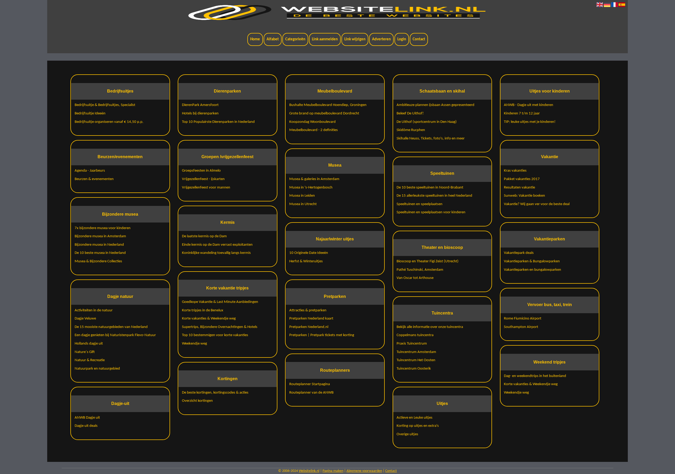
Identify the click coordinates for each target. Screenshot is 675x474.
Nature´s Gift (85, 352)
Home (255, 39)
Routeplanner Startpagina (309, 384)
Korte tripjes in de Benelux (202, 310)
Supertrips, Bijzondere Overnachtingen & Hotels (219, 327)
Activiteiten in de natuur (94, 310)
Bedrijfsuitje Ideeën (90, 113)
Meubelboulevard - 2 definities (313, 130)
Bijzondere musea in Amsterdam (100, 236)
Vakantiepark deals (519, 253)
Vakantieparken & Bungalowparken (532, 261)
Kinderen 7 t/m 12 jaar (522, 113)
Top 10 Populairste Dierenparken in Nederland (218, 122)
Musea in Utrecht (303, 204)
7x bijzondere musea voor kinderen (103, 228)
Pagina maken (332, 471)
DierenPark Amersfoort (200, 105)
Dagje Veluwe (85, 319)
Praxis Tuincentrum (412, 344)
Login (401, 39)
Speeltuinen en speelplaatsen (419, 204)
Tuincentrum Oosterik (414, 369)
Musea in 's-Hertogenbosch (310, 188)
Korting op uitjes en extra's (418, 426)
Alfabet (273, 39)
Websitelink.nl (309, 471)
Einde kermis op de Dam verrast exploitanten (217, 245)
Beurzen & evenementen (94, 179)
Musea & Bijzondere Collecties (98, 261)
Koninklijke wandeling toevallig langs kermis (216, 253)
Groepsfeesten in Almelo (201, 171)
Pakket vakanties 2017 (522, 179)
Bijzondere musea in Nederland (99, 245)
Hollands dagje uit (89, 344)
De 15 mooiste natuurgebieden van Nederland (111, 327)
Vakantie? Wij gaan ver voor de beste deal (537, 204)
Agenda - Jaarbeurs (90, 171)
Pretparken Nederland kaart (311, 319)
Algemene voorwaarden (364, 471)
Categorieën (295, 39)
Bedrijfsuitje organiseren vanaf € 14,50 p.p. (109, 122)
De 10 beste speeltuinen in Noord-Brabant (430, 188)
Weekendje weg (194, 344)
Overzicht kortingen (197, 401)
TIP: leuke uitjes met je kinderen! (530, 122)
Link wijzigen (354, 39)
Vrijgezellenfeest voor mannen (206, 188)
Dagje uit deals (86, 426)
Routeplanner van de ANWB (311, 393)
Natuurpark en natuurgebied (97, 369)
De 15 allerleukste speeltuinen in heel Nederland (434, 196)
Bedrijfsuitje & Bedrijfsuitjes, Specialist (105, 105)
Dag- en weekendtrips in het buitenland (535, 376)
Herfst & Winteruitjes (306, 261)
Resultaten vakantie (519, 188)
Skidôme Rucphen (411, 130)
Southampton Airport (521, 327)
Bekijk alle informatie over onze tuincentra (430, 327)
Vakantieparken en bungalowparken (532, 270)
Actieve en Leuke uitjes (414, 418)
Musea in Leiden (302, 196)
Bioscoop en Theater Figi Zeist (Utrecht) (428, 261)
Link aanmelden (325, 39)
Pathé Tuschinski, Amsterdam (420, 270)
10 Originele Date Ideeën (308, 253)
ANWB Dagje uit (87, 418)
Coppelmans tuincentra (415, 335)
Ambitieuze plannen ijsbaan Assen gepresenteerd (435, 105)
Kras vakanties (515, 171)
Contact (419, 39)
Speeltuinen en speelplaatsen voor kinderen (431, 212)
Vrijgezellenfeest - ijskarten (203, 179)
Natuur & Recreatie (90, 360)
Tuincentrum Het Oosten (416, 360)
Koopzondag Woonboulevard (312, 122)
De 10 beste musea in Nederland (100, 253)
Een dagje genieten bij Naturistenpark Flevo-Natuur (115, 335)
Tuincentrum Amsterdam (416, 352)
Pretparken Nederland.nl (308, 327)
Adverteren (381, 39)
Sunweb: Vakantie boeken (524, 196)
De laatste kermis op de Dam (204, 236)
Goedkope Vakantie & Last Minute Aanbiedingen (220, 302)
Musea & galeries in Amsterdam (314, 179)
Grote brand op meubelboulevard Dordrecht (324, 113)
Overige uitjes (407, 434)
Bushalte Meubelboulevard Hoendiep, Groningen (328, 105)
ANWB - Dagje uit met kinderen (528, 105)
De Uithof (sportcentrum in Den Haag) (427, 122)
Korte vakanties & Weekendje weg (209, 319)
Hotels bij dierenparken (200, 113)
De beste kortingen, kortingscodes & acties (215, 393)
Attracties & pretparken (307, 310)
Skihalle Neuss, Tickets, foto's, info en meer (431, 139)
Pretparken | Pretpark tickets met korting (321, 335)
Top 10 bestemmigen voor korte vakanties (215, 335)
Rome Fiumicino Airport (522, 319)
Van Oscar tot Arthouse (415, 278)
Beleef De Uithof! (410, 113)
